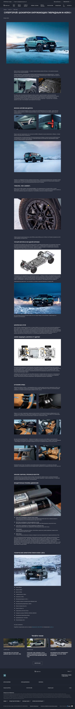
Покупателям (50, 5)
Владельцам (58, 5)
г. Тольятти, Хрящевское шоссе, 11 (20, 1)
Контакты (69, 5)
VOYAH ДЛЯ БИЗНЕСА (25, 682)
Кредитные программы (14, 701)
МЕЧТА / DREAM (19, 5)
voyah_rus (51, 627)
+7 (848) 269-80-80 (65, 676)
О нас (64, 5)
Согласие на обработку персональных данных (49, 706)
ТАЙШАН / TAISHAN (34, 5)
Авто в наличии (42, 5)
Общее (5, 701)
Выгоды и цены (25, 701)
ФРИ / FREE (14, 5)
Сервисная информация (37, 701)
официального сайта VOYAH (37, 627)
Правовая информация (34, 706)
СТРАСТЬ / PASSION (26, 5)
